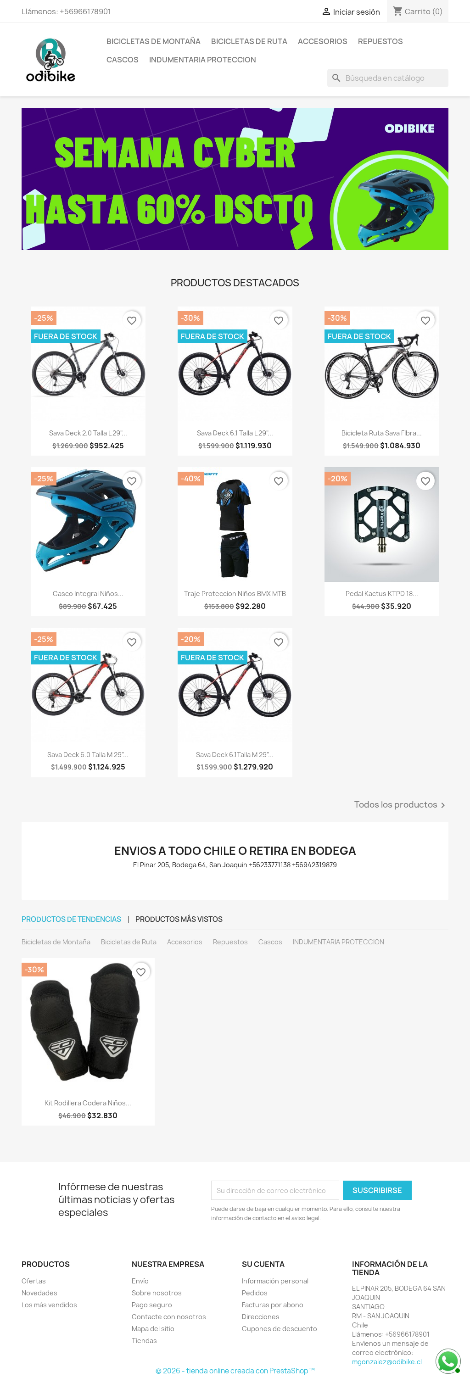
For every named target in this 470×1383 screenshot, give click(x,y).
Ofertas (34, 1281)
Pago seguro (152, 1304)
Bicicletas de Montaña (153, 41)
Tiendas (144, 1340)
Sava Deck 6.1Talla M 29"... (235, 754)
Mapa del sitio (153, 1328)
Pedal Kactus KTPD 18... (382, 593)
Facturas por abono (272, 1304)
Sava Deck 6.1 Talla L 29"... (235, 433)
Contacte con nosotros (169, 1316)
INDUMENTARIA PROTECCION (202, 60)
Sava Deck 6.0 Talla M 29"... (88, 754)
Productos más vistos (179, 919)
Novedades (39, 1292)
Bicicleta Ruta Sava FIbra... (381, 433)
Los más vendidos (49, 1304)
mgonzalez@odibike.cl (387, 1361)
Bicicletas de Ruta (249, 41)
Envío (140, 1281)
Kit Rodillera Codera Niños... (88, 1103)
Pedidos (255, 1292)
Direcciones (261, 1316)
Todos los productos (401, 805)
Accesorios (322, 41)
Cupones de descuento (279, 1328)
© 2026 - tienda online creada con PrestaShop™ (235, 1371)
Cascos (122, 60)
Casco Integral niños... (88, 593)
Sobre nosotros (157, 1292)
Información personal (275, 1281)
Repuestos (380, 41)
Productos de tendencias (71, 919)
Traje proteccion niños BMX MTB (235, 593)
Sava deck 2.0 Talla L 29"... (88, 433)
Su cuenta (263, 1264)
